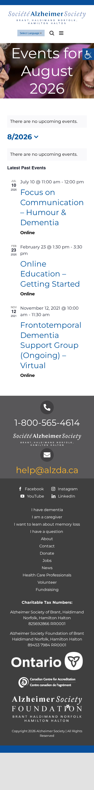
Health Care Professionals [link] (47, 575)
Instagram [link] (67, 489)
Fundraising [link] (47, 589)
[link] (88, 54)
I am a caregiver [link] (47, 517)
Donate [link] (47, 553)
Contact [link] (47, 546)
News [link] (47, 568)
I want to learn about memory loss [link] (47, 524)
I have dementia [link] (47, 509)
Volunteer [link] (47, 582)
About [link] (47, 539)
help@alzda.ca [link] (47, 470)
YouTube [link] (35, 496)
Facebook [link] (34, 489)
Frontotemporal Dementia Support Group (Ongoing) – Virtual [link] (50, 345)
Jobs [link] (47, 560)
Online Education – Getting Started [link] (50, 274)
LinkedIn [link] (66, 496)
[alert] (47, 154)
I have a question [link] (47, 531)
